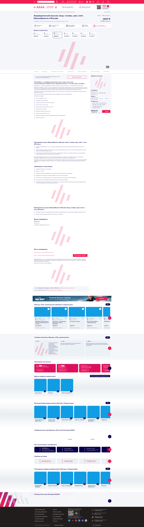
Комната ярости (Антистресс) (92, 486)
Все (108, 304)
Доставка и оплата (39, 521)
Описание (36, 71)
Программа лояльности (58, 514)
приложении (107, 8)
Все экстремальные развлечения (100, 376)
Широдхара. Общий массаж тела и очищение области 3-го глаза (42, 322)
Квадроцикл (104, 419)
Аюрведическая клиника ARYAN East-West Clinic (44, 252)
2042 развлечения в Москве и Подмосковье (54, 290)
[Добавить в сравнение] (48, 309)
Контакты (55, 521)
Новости (55, 509)
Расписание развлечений (41, 511)
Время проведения (82, 71)
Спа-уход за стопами (75, 321)
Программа (44, 71)
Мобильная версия (59, 525)
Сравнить (99, 15)
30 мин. (38, 26)
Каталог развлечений (40, 509)
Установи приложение (73, 516)
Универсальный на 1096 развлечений (102, 93)
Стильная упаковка (39, 518)
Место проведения (95, 71)
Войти (103, 2)
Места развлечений (39, 514)
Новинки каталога (86, 7)
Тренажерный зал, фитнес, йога (39, 420)
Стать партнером (57, 516)
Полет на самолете (79, 419)
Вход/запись (98, 525)
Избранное (98, 2)
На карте (94, 26)
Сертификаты (62, 2)
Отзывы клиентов (57, 511)
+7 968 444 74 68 (98, 517)
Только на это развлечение (94, 93)
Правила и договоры (58, 518)
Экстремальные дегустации (91, 420)
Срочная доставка (68, 7)
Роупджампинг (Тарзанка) (38, 486)
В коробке (107, 98)
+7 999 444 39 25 (72, 2)
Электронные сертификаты (41, 516)
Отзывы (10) (106, 71)
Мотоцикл (103, 485)
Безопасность (71, 71)
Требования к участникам (57, 71)
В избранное (107, 15)
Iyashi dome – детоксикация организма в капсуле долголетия (59, 322)
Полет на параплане (66, 485)
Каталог (57, 2)
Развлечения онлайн (66, 419)
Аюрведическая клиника (102, 26)
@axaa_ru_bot (97, 514)
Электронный (94, 98)
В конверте (101, 98)
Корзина (108, 2)
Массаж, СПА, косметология (51, 420)
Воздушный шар (79, 485)
